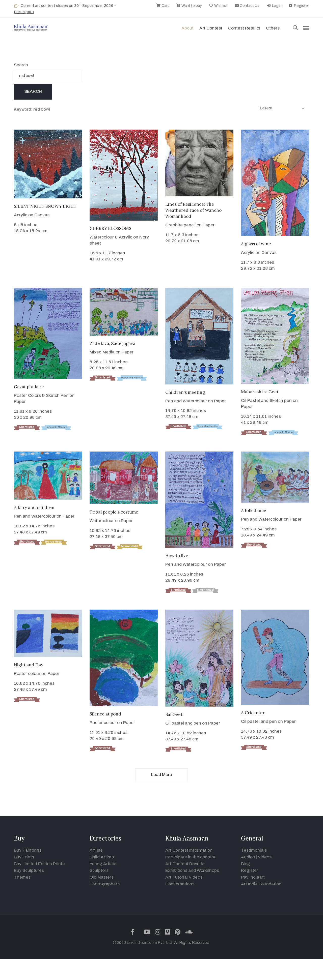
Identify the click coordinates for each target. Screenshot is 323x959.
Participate (24, 12)
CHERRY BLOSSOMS (110, 228)
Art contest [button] (210, 28)
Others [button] (273, 28)
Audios (248, 857)
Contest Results (244, 28)
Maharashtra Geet (260, 392)
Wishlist (220, 6)
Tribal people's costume (114, 512)
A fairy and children (34, 507)
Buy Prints (24, 857)
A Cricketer (253, 712)
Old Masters (102, 877)
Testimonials (254, 850)
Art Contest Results (184, 863)
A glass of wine (256, 244)
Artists (96, 850)
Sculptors (99, 870)
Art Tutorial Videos (183, 877)
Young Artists (103, 863)
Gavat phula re (29, 386)
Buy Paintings (27, 850)
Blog (245, 863)
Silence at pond (105, 714)
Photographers (105, 884)
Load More (161, 774)
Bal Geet (173, 714)
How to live (176, 555)
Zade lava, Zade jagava (112, 343)
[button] (295, 28)
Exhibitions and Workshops (192, 870)
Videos (265, 857)
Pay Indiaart (253, 877)
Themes (22, 877)
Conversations (179, 884)
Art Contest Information (188, 850)
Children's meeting (185, 392)
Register (301, 6)
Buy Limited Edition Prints (39, 863)
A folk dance (253, 510)
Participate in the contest (190, 857)
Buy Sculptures (29, 870)
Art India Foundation (261, 884)
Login (276, 6)
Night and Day (28, 665)
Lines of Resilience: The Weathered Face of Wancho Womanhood (193, 210)
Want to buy (191, 6)
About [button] (187, 28)
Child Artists (102, 857)
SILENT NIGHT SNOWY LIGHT (45, 206)
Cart (165, 6)
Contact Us (249, 6)
